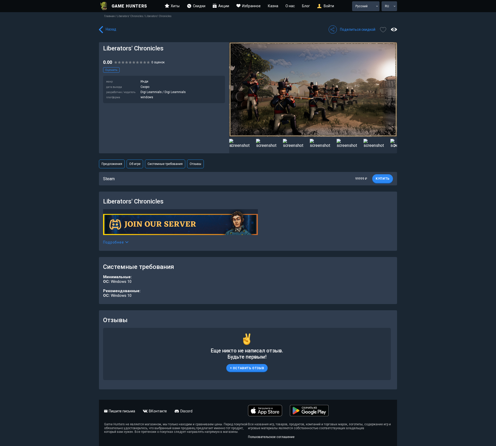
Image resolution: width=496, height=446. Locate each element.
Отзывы (195, 164)
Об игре (135, 164)
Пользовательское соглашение (271, 437)
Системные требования (165, 164)
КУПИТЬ (383, 178)
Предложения (112, 164)
